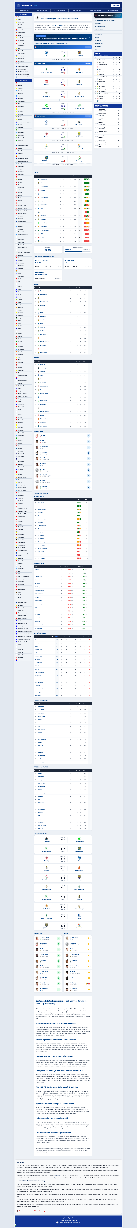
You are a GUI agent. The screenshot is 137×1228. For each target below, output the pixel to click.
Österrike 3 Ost (22, 615)
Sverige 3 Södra (22, 487)
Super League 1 (22, 64)
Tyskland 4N (21, 540)
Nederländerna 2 (22, 378)
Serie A (20, 24)
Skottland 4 (21, 461)
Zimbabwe (20, 605)
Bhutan (20, 117)
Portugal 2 (20, 422)
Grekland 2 (21, 263)
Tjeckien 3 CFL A (22, 508)
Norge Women (22, 399)
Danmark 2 (21, 174)
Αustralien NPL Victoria (24, 639)
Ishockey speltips (59, 10)
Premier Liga (21, 56)
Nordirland (21, 385)
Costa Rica (20, 166)
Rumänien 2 (21, 427)
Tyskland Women (22, 550)
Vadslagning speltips (23, 10)
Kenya (19, 318)
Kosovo (20, 333)
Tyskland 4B (21, 537)
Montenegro (21, 372)
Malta (19, 359)
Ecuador (20, 179)
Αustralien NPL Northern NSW (25, 626)
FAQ (96, 49)
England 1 (20, 192)
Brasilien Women (22, 137)
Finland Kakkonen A (23, 231)
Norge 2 (20, 391)
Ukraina (20, 555)
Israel (19, 294)
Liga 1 (19, 48)
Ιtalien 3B (20, 652)
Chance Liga (21, 43)
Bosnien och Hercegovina (24, 122)
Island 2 (20, 291)
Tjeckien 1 (20, 503)
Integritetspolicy (65, 1218)
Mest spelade (99, 29)
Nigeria (20, 383)
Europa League (22, 69)
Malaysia (20, 354)
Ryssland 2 (21, 432)
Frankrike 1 (21, 239)
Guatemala (21, 265)
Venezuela (21, 584)
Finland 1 (20, 224)
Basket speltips (77, 10)
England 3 (20, 197)
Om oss (74, 1218)
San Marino (21, 435)
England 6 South (22, 208)
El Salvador (21, 187)
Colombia (20, 153)
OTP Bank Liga (21, 53)
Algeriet (20, 85)
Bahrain (20, 103)
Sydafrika (20, 493)
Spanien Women (22, 477)
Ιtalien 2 (20, 647)
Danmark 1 (20, 171)
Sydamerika (21, 495)
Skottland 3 (21, 459)
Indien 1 (20, 271)
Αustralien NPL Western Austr (25, 641)
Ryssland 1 (20, 430)
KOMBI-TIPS (98, 23)
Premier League (22, 17)
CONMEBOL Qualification (24, 77)
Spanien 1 (20, 472)
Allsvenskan (21, 58)
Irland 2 (20, 286)
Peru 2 (20, 412)
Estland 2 (20, 218)
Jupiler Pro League (23, 37)
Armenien (20, 98)
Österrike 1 (21, 607)
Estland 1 (20, 216)
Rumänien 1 (21, 425)
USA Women (21, 579)
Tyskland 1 (20, 529)
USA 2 (19, 574)
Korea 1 (20, 328)
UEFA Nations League (23, 74)
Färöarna (20, 250)
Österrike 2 (21, 610)
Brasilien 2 (21, 130)
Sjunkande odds (100, 26)
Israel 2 (20, 297)
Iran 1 (19, 281)
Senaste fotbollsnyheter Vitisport (105, 20)
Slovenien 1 (21, 469)
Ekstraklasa (21, 40)
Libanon (20, 344)
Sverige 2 (20, 482)
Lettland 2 (20, 341)
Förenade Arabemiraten (24, 252)
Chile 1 (20, 148)
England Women (22, 213)
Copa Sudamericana (23, 164)
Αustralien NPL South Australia (25, 634)
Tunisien (20, 521)
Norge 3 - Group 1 (22, 393)
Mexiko (20, 367)
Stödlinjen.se (76, 1222)
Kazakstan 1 (21, 312)
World (19, 594)
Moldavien (20, 370)
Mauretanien (21, 365)
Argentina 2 (21, 93)
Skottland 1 (21, 453)
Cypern (20, 169)
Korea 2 (20, 331)
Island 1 (20, 289)
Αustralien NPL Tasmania (24, 636)
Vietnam (20, 587)
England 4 (20, 200)
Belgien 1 (20, 111)
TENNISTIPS (98, 40)
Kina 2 (19, 323)
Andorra (20, 88)
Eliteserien (21, 61)
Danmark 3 (21, 177)
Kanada (20, 310)
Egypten (20, 184)
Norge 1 (20, 388)
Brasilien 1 (20, 127)
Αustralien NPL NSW (23, 628)
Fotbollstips (58, 1175)
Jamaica (20, 299)
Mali (19, 357)
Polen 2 (20, 417)
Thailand (20, 500)
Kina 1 (19, 320)
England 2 (20, 195)
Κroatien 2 (21, 660)
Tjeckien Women (22, 519)
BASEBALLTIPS (99, 43)
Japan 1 (20, 302)
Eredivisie (20, 30)
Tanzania (20, 498)
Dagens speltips (113, 10)
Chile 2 (20, 150)
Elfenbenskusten (22, 190)
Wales (19, 592)
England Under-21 (22, 211)
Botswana (20, 124)
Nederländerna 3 (22, 380)
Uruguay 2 (20, 568)
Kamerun (20, 307)
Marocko (20, 362)
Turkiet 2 (20, 526)
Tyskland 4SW (21, 545)
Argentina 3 (21, 96)
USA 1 (19, 571)
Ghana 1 (20, 258)
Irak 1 (19, 278)
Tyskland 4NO (21, 542)
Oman (19, 401)
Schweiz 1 (20, 440)
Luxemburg (21, 349)
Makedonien (21, 352)
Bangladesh (21, 106)
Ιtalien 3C (20, 654)
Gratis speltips (53, 1177)
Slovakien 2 (21, 466)
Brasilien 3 (21, 132)
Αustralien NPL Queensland (25, 631)
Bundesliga (21, 22)
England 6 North (22, 205)
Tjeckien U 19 (21, 516)
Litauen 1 (20, 346)
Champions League (23, 66)
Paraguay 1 (21, 404)
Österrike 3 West (22, 618)
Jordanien (20, 305)
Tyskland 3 (21, 534)
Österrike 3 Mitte (22, 613)
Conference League (23, 71)
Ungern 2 (20, 563)
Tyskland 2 (21, 532)
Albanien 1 (20, 83)
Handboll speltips (95, 10)
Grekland (20, 260)
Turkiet (20, 524)
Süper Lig (20, 35)
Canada (20, 143)
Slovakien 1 (21, 464)
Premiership (21, 45)
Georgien (20, 255)
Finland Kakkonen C (23, 237)
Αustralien (20, 621)
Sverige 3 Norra (22, 485)
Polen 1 (20, 414)
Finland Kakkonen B (23, 234)
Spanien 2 (20, 474)
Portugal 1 (20, 419)
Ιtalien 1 (20, 644)
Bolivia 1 (20, 119)
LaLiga (19, 19)
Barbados (20, 109)
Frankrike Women (22, 247)
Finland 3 (20, 229)
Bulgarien (20, 140)
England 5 (20, 203)
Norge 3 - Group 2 (22, 396)
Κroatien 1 (20, 657)
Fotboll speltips (42, 10)
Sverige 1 (20, 479)
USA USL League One (23, 576)
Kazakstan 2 (21, 315)
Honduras (20, 268)
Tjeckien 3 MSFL (22, 513)
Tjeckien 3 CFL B (22, 511)
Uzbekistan (21, 581)
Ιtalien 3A (20, 649)
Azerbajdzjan (21, 101)
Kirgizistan (21, 325)
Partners (98, 46)
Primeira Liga (21, 32)
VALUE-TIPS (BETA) (100, 32)
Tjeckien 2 (20, 506)
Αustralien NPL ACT (23, 623)
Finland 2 (20, 226)
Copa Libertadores (23, 161)
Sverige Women (22, 490)
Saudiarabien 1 (22, 438)
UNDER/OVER (98, 35)
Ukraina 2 (20, 558)
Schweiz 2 (20, 443)
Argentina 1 (21, 90)
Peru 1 (19, 409)
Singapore (20, 451)
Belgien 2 (20, 114)
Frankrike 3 (21, 244)
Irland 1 (20, 284)
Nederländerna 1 (22, 375)
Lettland (20, 338)
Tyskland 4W (21, 547)
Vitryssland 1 (21, 589)
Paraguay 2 (21, 406)
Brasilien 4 (21, 135)
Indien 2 (20, 273)
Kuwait (20, 336)
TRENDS (97, 37)
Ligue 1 (20, 27)
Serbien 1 (20, 446)
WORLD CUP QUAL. (23, 602)
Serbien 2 (20, 448)
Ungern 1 (20, 560)
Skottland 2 (21, 456)
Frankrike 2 (21, 242)
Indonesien (21, 276)
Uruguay (20, 566)
